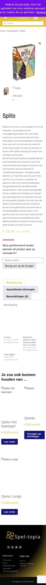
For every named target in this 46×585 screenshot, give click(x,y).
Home (2, 31)
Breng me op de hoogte (19, 266)
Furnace (7, 337)
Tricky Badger (9, 354)
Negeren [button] (41, 12)
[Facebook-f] (8, 547)
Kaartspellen (13, 31)
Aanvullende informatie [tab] (20, 289)
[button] (5, 17)
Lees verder (9, 441)
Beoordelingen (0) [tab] (17, 296)
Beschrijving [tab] (14, 282)
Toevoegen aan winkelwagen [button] (34, 435)
